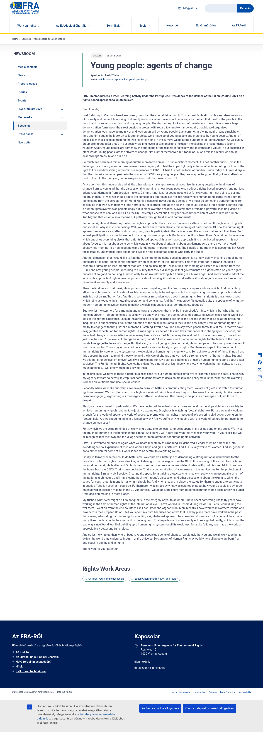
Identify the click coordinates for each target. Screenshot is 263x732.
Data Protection (227, 692)
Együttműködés (206, 25)
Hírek (19, 666)
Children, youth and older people (106, 578)
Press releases (27, 83)
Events (22, 100)
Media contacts (27, 67)
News (21, 75)
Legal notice (199, 692)
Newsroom (173, 25)
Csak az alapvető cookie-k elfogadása (209, 708)
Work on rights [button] (26, 25)
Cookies (213, 692)
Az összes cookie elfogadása (160, 708)
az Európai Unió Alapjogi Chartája (37, 657)
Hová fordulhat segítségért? (34, 661)
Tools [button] (143, 25)
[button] (259, 355)
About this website (181, 692)
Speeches (26, 39)
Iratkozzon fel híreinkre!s (149, 667)
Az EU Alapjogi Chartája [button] (71, 25)
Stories (22, 92)
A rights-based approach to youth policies (121, 79)
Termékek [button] (113, 25)
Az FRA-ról (239, 25)
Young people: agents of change (49, 39)
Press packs (25, 134)
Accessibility (245, 692)
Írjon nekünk (142, 661)
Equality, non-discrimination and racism (156, 578)
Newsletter (25, 142)
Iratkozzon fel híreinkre (31, 671)
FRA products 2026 (30, 109)
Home (15, 39)
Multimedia (25, 117)
